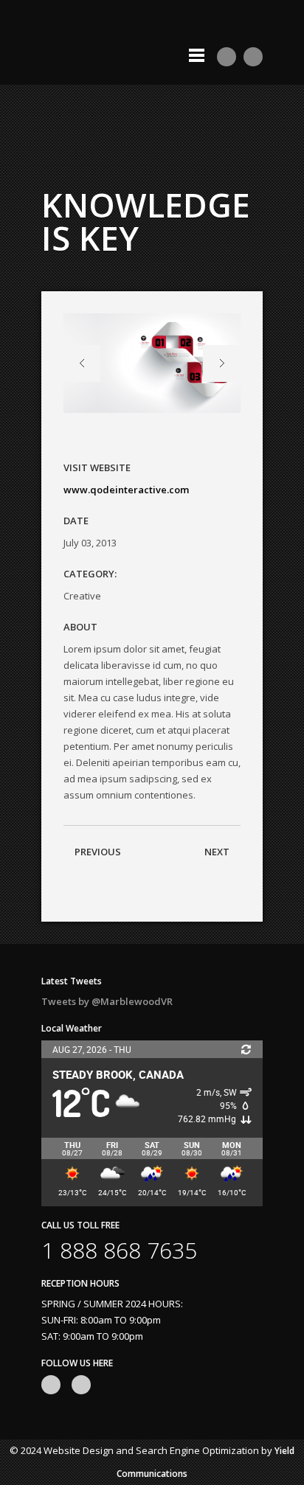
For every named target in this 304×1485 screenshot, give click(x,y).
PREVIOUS (98, 851)
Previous (81, 363)
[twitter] (226, 56)
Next (222, 363)
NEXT (216, 851)
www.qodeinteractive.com (126, 489)
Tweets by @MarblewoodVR (107, 1001)
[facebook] (253, 56)
